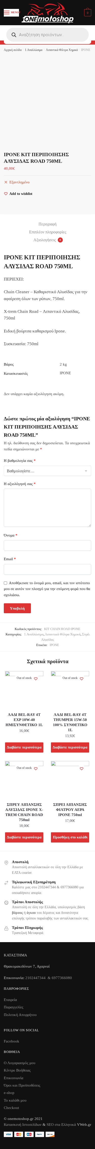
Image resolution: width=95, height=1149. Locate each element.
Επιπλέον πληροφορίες (47, 232)
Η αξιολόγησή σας (20, 484)
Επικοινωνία (13, 1078)
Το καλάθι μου (15, 1100)
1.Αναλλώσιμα (33, 50)
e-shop (9, 1093)
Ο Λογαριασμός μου (19, 1063)
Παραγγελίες (13, 1007)
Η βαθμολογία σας (20, 461)
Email (10, 559)
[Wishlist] (36, 679)
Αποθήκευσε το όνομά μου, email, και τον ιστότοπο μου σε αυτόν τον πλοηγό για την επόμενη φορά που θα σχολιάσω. (47, 589)
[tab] (47, 224)
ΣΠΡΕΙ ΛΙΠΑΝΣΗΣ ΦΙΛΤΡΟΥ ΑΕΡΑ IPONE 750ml (70, 810)
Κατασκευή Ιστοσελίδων (23, 1125)
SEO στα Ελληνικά (62, 1125)
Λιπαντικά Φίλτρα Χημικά (62, 50)
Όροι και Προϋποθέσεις (22, 1085)
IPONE (54, 645)
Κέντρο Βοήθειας (17, 1070)
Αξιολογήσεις (47, 240)
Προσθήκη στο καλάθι (70, 837)
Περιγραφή (47, 224)
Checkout (11, 1108)
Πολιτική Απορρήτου (20, 1015)
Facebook (11, 1041)
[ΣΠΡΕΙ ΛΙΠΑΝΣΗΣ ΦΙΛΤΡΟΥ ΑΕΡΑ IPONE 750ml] (70, 780)
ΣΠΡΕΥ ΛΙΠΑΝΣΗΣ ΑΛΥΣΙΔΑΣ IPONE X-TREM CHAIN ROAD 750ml (24, 812)
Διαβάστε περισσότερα (24, 747)
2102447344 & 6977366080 (48, 978)
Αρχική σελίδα (13, 50)
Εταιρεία (10, 1000)
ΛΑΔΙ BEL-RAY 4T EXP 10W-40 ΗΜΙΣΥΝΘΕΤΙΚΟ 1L (24, 720)
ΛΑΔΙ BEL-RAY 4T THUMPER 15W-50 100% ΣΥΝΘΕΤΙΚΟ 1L (70, 722)
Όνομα (10, 535)
